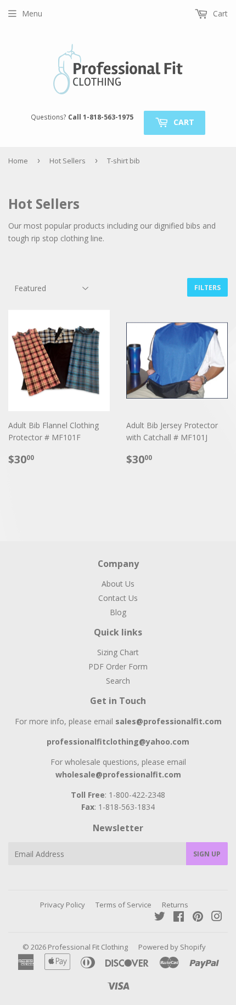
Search (118, 680)
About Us (118, 583)
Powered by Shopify (172, 947)
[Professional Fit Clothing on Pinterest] (198, 917)
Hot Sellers (67, 161)
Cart (182, 122)
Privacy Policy (62, 905)
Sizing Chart (118, 652)
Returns (175, 905)
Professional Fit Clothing (88, 947)
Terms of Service (123, 905)
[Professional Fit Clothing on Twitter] (159, 917)
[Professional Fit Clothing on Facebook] (178, 917)
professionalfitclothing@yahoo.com (118, 741)
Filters (207, 287)
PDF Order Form (118, 666)
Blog (118, 612)
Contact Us (118, 598)
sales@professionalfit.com (168, 721)
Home (18, 161)
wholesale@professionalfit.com (118, 774)
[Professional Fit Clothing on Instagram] (216, 917)
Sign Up (207, 854)
